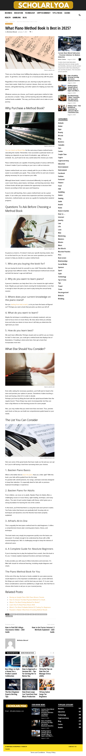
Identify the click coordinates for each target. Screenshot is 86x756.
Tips (59, 283)
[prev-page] (51, 653)
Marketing (62, 236)
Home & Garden (63, 211)
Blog (25, 17)
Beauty (60, 132)
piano (32, 614)
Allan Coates (62, 59)
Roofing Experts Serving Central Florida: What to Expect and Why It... (74, 88)
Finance (60, 182)
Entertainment (63, 167)
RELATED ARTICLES (12, 653)
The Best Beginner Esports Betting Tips (12, 694)
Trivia (60, 289)
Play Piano (9, 616)
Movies (60, 242)
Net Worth (62, 248)
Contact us (72, 746)
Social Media (62, 264)
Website (61, 295)
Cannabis (61, 145)
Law (59, 223)
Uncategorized (63, 292)
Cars (59, 148)
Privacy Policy (50, 752)
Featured (61, 179)
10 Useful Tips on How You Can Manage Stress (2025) (45, 672)
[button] (79, 15)
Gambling (17, 17)
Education (18, 13)
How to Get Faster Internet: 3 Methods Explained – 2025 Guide (43, 629)
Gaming (60, 198)
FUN (59, 189)
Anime (60, 126)
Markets (61, 239)
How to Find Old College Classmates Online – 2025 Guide (15, 629)
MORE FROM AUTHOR (27, 653)
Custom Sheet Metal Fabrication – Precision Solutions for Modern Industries (69, 55)
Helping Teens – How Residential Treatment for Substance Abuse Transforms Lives (74, 109)
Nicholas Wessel (12, 32)
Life (59, 226)
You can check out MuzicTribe (15, 150)
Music (60, 245)
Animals (61, 123)
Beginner (13, 614)
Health (7, 17)
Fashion (60, 176)
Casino (67, 13)
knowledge (20, 614)
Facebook (61, 173)
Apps (59, 129)
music (27, 614)
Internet (61, 217)
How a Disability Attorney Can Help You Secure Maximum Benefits (74, 78)
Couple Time (62, 154)
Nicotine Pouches (64, 251)
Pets (59, 255)
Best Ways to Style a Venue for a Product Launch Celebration (12, 672)
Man (59, 233)
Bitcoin (60, 135)
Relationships (63, 261)
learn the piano (28, 475)
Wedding (61, 299)
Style (60, 273)
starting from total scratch (19, 304)
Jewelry (60, 220)
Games (60, 195)
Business (8, 13)
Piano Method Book (40, 614)
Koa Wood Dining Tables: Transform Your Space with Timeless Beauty (73, 98)
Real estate (62, 258)
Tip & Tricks (57, 13)
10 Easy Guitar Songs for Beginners (44, 694)
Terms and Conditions (38, 752)
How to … (61, 214)
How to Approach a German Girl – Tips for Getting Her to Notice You (29, 672)
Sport (60, 270)
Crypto (60, 157)
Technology (30, 13)
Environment (62, 170)
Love (59, 230)
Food (60, 186)
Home (6, 21)
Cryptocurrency (43, 13)
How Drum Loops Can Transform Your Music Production (29, 694)
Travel (60, 286)
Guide (60, 201)
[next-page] (53, 653)
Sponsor (61, 267)
